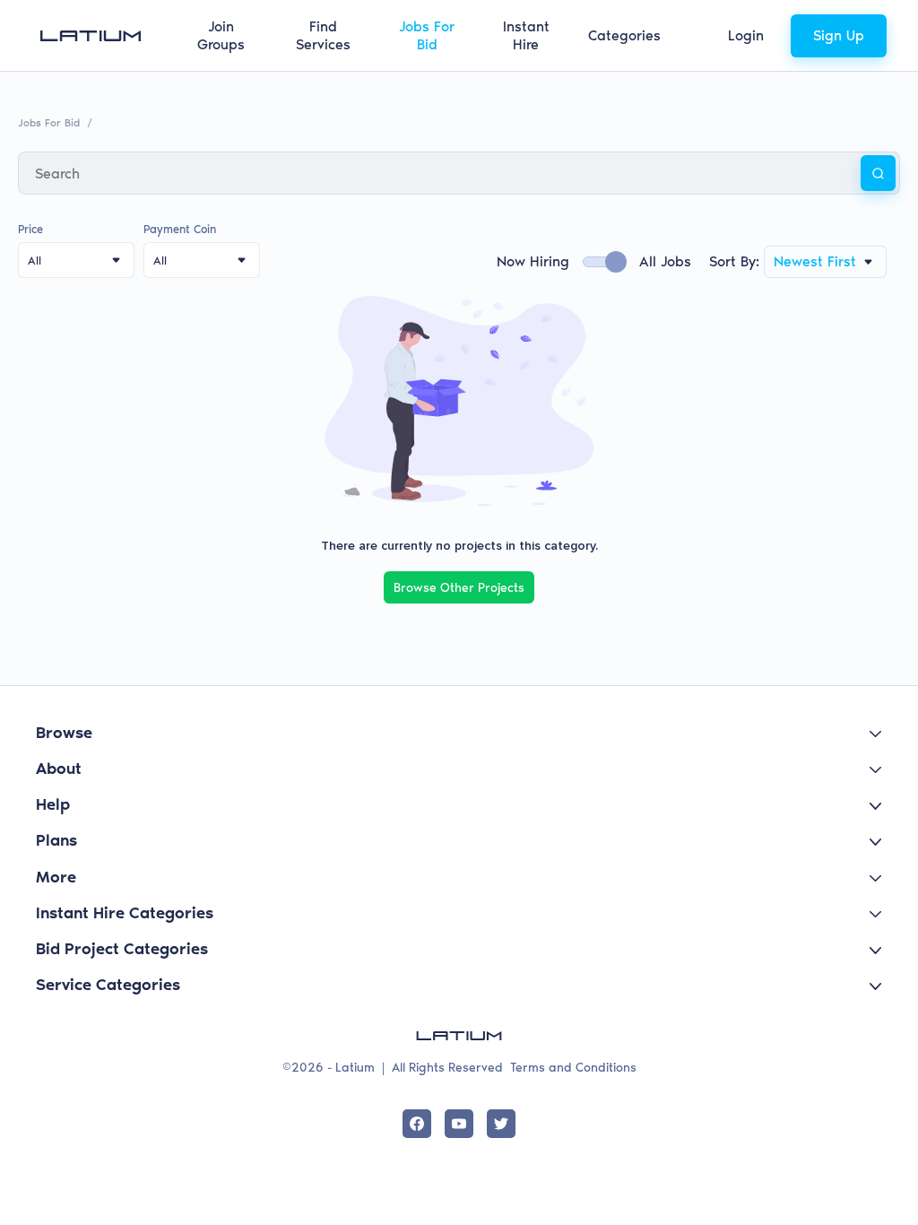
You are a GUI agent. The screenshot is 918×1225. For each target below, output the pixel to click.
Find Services (323, 35)
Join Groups (221, 35)
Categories (624, 35)
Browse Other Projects (459, 587)
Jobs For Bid (427, 35)
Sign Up (838, 35)
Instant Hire (526, 35)
